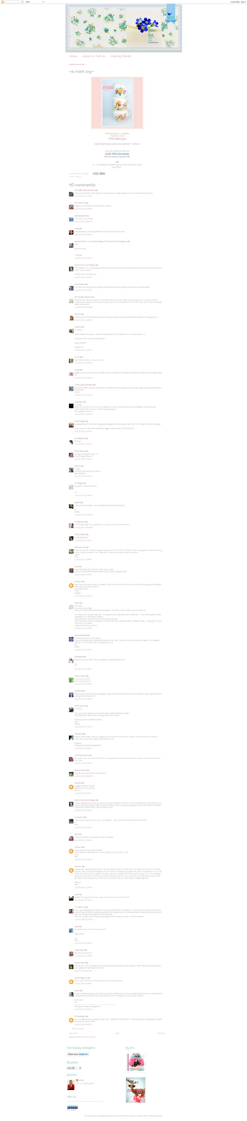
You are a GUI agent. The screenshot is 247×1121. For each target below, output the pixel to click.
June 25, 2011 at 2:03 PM (83, 596)
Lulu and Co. (79, 817)
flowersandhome (80, 635)
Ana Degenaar (79, 438)
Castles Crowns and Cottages (85, 265)
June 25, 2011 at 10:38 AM (83, 414)
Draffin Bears (79, 706)
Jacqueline (78, 734)
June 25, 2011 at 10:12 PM (83, 763)
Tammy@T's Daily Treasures (84, 190)
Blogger (159, 1116)
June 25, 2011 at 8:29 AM (83, 234)
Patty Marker (79, 284)
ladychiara (78, 691)
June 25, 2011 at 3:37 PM (83, 650)
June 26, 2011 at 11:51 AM (83, 900)
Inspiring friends (120, 56)
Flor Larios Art (80, 203)
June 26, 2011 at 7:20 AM (83, 840)
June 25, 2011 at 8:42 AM (83, 290)
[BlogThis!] (96, 173)
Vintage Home (79, 522)
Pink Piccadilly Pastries (83, 297)
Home (73, 56)
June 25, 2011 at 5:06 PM (83, 684)
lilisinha (77, 466)
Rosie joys (78, 177)
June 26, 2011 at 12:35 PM (84, 920)
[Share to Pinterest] (104, 173)
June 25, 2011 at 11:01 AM (83, 431)
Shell (76, 834)
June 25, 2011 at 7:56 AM (83, 209)
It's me (77, 357)
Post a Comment (78, 1029)
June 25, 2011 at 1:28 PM (83, 560)
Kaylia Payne (79, 950)
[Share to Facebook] (101, 173)
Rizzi (76, 567)
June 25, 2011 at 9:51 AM (83, 350)
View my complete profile (85, 1084)
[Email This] (94, 173)
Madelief (78, 327)
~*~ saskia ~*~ (79, 907)
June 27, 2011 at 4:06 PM (83, 984)
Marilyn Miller (80, 963)
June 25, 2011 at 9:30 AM (83, 320)
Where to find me (93, 56)
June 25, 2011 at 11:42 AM (83, 476)
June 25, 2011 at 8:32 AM (83, 258)
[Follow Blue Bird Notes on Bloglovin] (78, 1055)
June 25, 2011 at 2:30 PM (83, 628)
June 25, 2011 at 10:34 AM (83, 395)
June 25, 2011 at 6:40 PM (83, 699)
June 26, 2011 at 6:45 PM (83, 956)
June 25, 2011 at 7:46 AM (83, 196)
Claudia (77, 502)
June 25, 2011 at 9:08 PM (83, 748)
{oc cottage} (78, 483)
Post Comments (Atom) (86, 1037)
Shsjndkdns (79, 402)
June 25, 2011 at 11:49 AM (83, 496)
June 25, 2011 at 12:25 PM (84, 515)
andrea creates (80, 676)
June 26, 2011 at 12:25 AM (84, 776)
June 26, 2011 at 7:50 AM (83, 860)
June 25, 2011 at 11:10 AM (83, 444)
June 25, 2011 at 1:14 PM (83, 540)
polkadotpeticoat (80, 216)
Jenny (77, 370)
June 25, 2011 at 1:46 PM (83, 575)
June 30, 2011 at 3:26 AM (83, 1009)
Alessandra (78, 657)
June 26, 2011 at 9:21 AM (83, 887)
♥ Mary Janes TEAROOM (83, 385)
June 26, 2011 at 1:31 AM (83, 793)
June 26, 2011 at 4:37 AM (83, 827)
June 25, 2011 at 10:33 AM (83, 378)
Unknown (78, 582)
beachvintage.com (81, 978)
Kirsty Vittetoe (80, 535)
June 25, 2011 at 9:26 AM (83, 307)
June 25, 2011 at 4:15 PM (83, 669)
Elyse (76, 926)
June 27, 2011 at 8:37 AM (83, 971)
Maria (77, 603)
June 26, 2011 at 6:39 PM (83, 943)
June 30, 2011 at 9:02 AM (83, 1024)
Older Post (161, 1033)
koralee (81, 1080)
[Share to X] (99, 173)
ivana (76, 894)
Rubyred (78, 783)
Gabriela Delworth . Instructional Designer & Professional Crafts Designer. (100, 241)
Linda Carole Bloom (81, 755)
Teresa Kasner (80, 451)
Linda (76, 229)
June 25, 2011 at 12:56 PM (84, 528)
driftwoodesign (80, 1016)
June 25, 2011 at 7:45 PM (83, 727)
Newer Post (73, 1033)
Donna (77, 991)
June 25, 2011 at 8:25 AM (83, 222)
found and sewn (80, 770)
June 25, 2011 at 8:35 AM (83, 277)
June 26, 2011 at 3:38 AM (83, 810)
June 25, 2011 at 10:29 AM (84, 363)
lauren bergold (80, 421)
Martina (77, 314)
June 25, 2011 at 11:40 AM (83, 459)
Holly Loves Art (80, 547)
